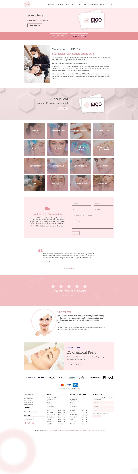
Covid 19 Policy (91, 430)
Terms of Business (72, 430)
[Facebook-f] (25, 423)
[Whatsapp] (33, 423)
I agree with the (101, 413)
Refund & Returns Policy (61, 430)
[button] (112, 4)
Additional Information (82, 430)
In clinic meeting (87, 215)
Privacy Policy (104, 413)
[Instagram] (29, 423)
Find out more (74, 364)
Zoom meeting (77, 215)
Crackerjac (103, 430)
